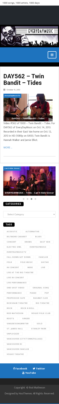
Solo (39, 323)
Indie (30, 267)
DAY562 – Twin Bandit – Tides (23, 79)
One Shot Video (15, 287)
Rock (9, 308)
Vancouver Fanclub (18, 349)
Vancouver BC (14, 344)
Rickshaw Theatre (17, 303)
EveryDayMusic (38, 247)
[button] (24, 199)
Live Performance (17, 282)
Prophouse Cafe (16, 298)
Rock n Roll (27, 308)
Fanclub (43, 257)
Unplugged (13, 333)
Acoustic (12, 231)
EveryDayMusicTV (16, 252)
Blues (38, 236)
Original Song (41, 287)
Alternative (32, 231)
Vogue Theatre (15, 354)
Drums (28, 242)
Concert (11, 242)
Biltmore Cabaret (17, 236)
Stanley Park (38, 328)
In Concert (13, 267)
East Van (45, 242)
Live (43, 267)
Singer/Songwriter (18, 323)
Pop (47, 293)
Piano (33, 293)
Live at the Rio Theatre (20, 272)
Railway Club (40, 298)
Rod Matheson (15, 313)
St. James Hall (15, 328)
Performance (14, 293)
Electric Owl (14, 247)
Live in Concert (15, 277)
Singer (26, 318)
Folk (9, 262)
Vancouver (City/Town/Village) (24, 338)
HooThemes (25, 393)
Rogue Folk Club (40, 313)
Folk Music (26, 262)
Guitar (45, 262)
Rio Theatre (42, 303)
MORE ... (7, 147)
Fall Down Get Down (18, 257)
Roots (10, 318)
